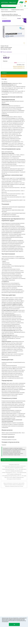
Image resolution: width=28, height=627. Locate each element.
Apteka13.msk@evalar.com (15, 474)
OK (14, 624)
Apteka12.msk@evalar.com (18, 477)
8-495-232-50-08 (22, 472)
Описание (4, 75)
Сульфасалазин (8, 47)
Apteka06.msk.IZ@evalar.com (16, 470)
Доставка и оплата (6, 459)
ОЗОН (9, 49)
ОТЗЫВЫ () (4, 72)
